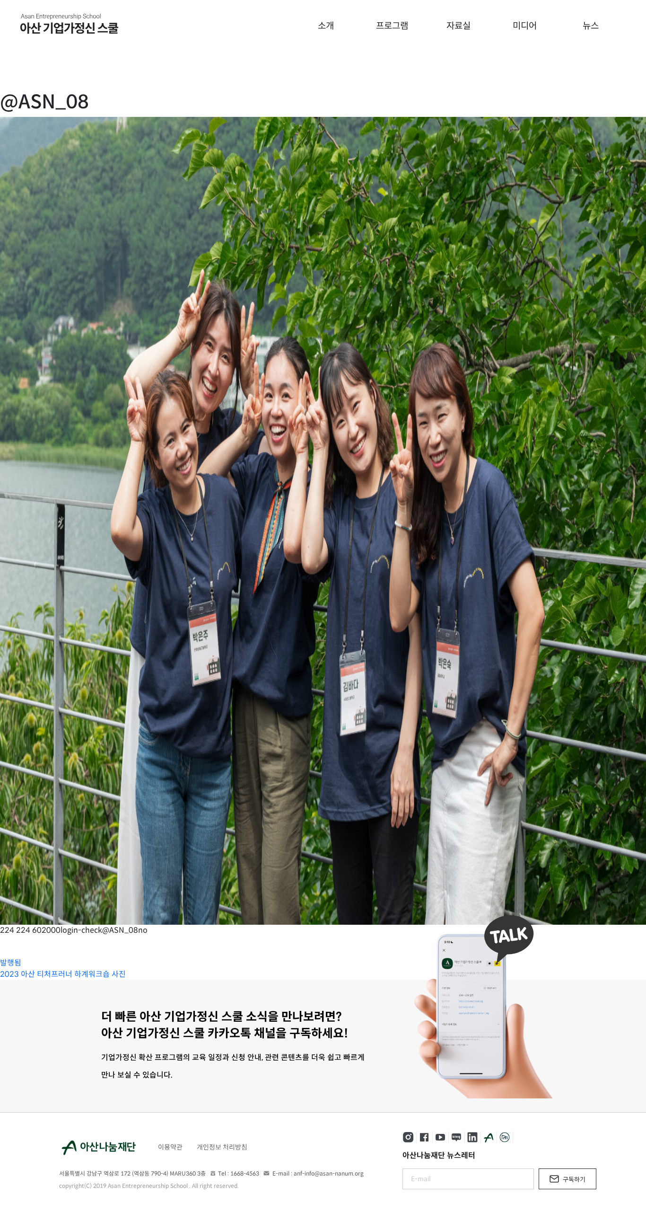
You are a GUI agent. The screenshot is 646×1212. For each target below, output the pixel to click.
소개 (326, 25)
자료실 (458, 25)
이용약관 (170, 1147)
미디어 (525, 25)
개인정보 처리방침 (222, 1147)
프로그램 (392, 25)
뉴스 (591, 25)
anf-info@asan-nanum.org (329, 1173)
